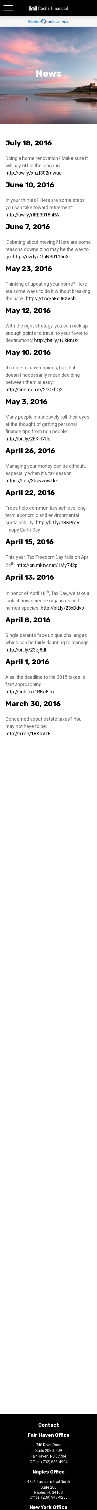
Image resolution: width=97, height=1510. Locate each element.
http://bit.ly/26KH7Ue (27, 439)
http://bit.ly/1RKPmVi (59, 522)
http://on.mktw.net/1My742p (47, 565)
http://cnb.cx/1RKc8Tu (29, 691)
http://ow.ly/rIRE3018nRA (32, 215)
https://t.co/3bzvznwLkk (31, 480)
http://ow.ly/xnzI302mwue (33, 173)
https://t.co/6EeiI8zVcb (51, 298)
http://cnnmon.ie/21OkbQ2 (34, 389)
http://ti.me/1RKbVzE (28, 733)
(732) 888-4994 (54, 1462)
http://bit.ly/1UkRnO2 (57, 340)
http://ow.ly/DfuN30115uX (41, 256)
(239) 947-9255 (54, 1497)
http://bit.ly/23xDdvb (63, 608)
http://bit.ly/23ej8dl (26, 650)
